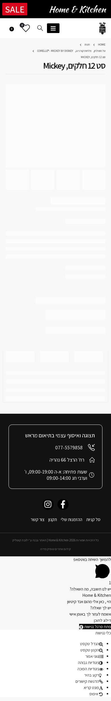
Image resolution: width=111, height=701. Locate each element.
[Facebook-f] (63, 504)
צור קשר (37, 519)
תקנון (52, 519)
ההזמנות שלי (71, 519)
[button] (95, 626)
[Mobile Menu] (53, 28)
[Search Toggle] (40, 28)
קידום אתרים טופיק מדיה (55, 549)
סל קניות (93, 519)
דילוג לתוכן (102, 620)
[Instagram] (48, 504)
